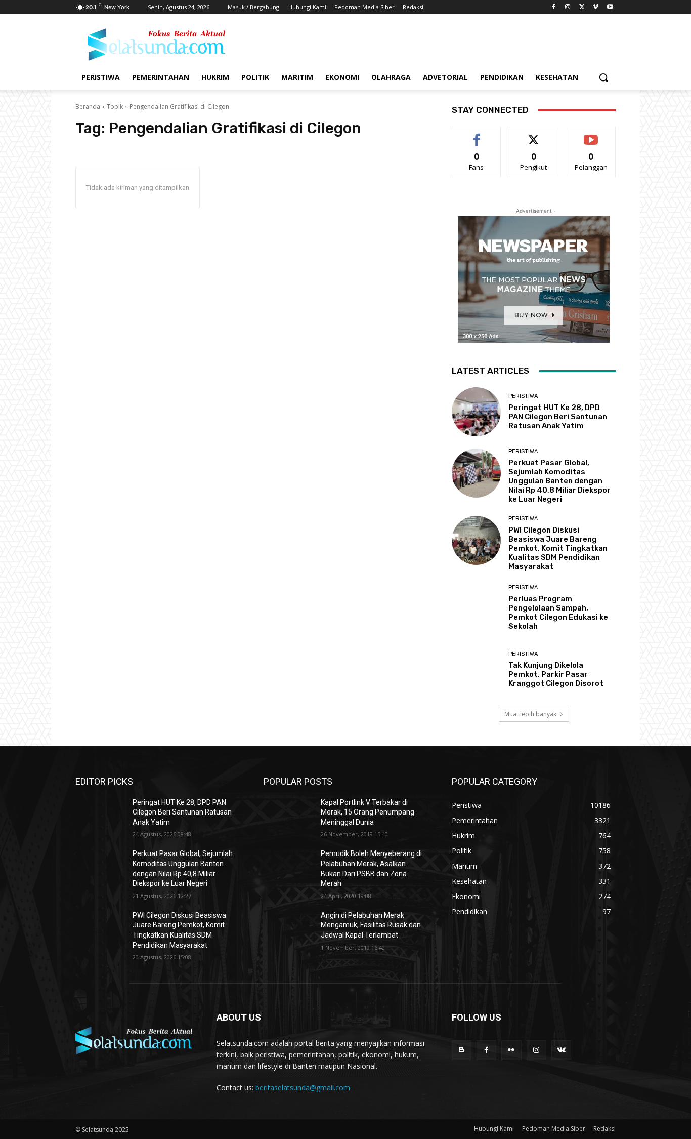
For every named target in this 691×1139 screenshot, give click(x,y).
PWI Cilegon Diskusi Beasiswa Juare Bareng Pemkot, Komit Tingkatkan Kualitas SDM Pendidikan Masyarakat (558, 548)
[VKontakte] (561, 1050)
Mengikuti (534, 134)
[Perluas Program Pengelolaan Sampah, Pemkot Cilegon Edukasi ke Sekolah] (476, 607)
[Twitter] (582, 7)
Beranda (87, 106)
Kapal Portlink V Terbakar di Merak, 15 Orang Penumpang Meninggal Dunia (367, 812)
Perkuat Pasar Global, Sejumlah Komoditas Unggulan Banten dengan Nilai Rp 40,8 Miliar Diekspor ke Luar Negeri (559, 481)
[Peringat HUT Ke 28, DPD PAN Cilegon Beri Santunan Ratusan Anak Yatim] (476, 411)
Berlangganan (592, 134)
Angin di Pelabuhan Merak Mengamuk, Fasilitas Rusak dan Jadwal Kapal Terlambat (371, 925)
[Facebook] (553, 7)
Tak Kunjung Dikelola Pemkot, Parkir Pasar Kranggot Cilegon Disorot (555, 674)
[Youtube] (610, 7)
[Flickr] (511, 1050)
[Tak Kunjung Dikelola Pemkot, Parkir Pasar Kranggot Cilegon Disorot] (476, 669)
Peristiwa (523, 396)
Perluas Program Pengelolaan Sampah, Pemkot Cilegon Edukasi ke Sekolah (558, 612)
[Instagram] (568, 7)
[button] (603, 77)
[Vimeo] (595, 7)
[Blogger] (461, 1050)
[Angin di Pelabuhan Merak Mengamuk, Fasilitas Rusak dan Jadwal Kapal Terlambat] (288, 928)
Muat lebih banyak (530, 714)
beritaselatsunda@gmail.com (302, 1087)
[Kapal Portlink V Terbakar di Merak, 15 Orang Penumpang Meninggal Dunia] (288, 815)
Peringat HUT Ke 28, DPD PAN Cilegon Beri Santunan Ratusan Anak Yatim (557, 416)
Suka (477, 134)
